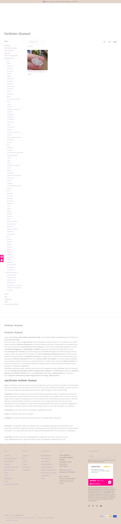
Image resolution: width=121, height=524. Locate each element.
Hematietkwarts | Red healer (15, 152)
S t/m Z (8, 236)
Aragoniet (10, 81)
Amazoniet (10, 66)
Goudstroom (10, 140)
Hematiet (9, 150)
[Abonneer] (116, 456)
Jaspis (9, 163)
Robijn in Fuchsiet (12, 229)
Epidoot (9, 129)
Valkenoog (10, 262)
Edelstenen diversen (11, 272)
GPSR (42, 478)
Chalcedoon (10, 114)
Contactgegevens (49, 517)
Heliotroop (10, 147)
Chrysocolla (10, 119)
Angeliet (9, 73)
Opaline (9, 211)
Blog (24, 458)
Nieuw (6, 294)
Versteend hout (11, 264)
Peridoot (9, 213)
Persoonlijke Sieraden (11, 304)
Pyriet (8, 219)
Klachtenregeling (46, 467)
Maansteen (10, 193)
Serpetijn (9, 242)
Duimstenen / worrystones (14, 285)
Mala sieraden (8, 50)
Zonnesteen (10, 270)
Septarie (9, 244)
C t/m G (8, 101)
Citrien (9, 124)
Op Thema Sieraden (10, 48)
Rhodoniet (10, 226)
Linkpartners (27, 470)
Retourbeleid (18, 517)
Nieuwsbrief (26, 467)
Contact (25, 461)
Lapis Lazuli (10, 178)
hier (114, 496)
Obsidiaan (10, 203)
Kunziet (9, 168)
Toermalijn (10, 257)
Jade (8, 160)
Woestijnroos (11, 267)
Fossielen (9, 290)
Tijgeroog (9, 254)
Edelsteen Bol (11, 282)
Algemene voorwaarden (48, 470)
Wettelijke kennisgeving (12, 520)
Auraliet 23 (10, 84)
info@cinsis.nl (67, 470)
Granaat (9, 142)
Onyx (8, 206)
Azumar (9, 91)
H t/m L (8, 145)
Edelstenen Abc (9, 58)
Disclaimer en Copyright (48, 473)
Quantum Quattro (12, 221)
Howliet (9, 157)
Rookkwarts (10, 231)
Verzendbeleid (45, 458)
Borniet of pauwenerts (13, 99)
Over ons (25, 455)
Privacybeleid (45, 476)
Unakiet (9, 259)
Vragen (25, 464)
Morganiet (10, 198)
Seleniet (9, 239)
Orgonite (7, 53)
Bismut (9, 96)
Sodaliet (9, 249)
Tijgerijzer (10, 252)
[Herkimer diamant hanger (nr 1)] (37, 60)
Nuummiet (10, 201)
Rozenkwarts (11, 234)
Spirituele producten (11, 56)
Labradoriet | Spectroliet (14, 175)
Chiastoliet (10, 117)
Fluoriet (9, 135)
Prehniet (9, 216)
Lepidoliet (10, 183)
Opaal (8, 208)
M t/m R (8, 191)
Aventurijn (10, 89)
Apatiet (9, 76)
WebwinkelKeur (99, 492)
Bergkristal (10, 94)
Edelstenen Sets (11, 275)
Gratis (6, 302)
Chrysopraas (10, 122)
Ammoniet (10, 71)
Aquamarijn (10, 78)
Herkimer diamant (12, 155)
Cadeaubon (8, 299)
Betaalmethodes (46, 455)
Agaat (8, 63)
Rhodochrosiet (11, 224)
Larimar (9, 180)
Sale (5, 296)
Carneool (9, 106)
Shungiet (9, 247)
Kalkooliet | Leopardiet (13, 165)
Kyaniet (9, 170)
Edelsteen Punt (11, 280)
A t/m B (8, 61)
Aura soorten (11, 86)
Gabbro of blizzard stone (14, 137)
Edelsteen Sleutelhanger (14, 287)
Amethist (9, 68)
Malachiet (10, 196)
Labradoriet (10, 173)
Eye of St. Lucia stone (13, 132)
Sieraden (7, 45)
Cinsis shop (11, 515)
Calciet (9, 104)
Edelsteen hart (11, 277)
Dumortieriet (11, 127)
